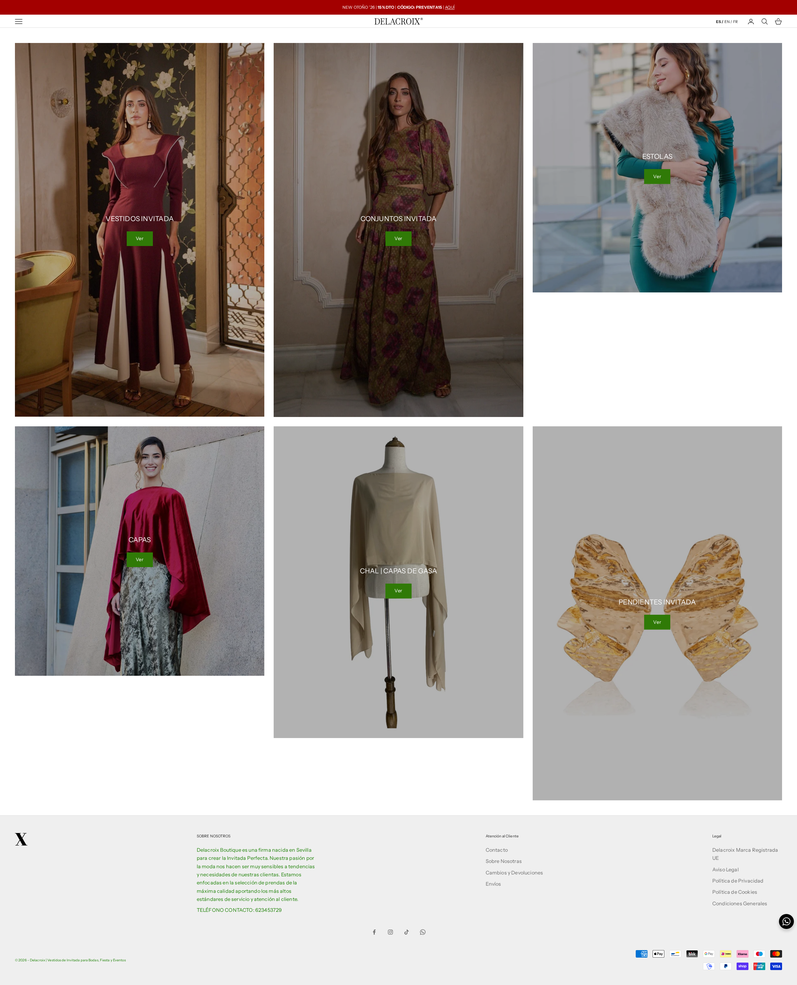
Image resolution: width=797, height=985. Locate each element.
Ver (140, 238)
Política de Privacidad (738, 881)
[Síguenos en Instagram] (390, 932)
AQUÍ (450, 7)
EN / (728, 21)
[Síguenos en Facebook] (374, 932)
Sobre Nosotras (504, 861)
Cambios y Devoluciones (514, 872)
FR (735, 21)
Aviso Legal (725, 869)
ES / (719, 21)
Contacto (497, 850)
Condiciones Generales (739, 903)
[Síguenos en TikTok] (406, 932)
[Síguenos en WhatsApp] (423, 932)
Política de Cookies (734, 892)
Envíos (493, 884)
